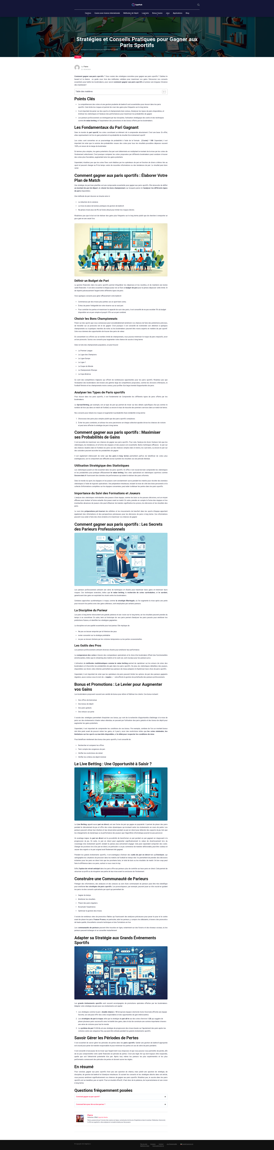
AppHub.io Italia (144, 1146)
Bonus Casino (157, 13)
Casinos (88, 13)
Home (76, 49)
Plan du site (143, 1144)
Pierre (86, 67)
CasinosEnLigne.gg (158, 1146)
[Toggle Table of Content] (162, 92)
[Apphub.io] (137, 5)
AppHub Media (103, 1117)
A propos (153, 1144)
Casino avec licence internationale (107, 13)
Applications (177, 13)
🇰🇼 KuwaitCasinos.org (186, 1144)
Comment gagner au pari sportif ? (88, 1096)
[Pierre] (80, 1122)
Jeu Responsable (172, 1144)
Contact (161, 1144)
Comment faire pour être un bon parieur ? (90, 1104)
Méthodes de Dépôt (130, 13)
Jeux (168, 13)
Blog (187, 13)
